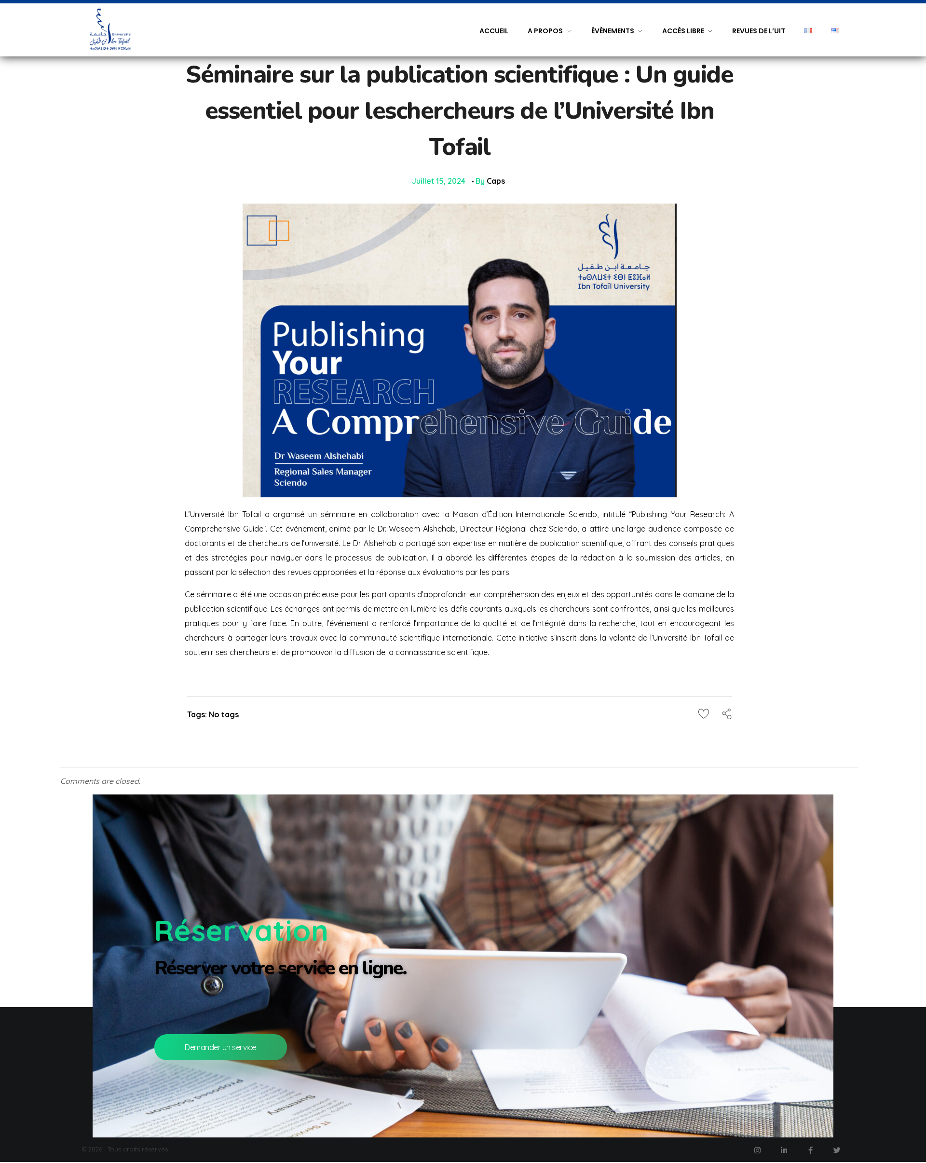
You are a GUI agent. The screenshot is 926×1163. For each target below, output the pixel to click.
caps (496, 181)
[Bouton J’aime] (703, 713)
